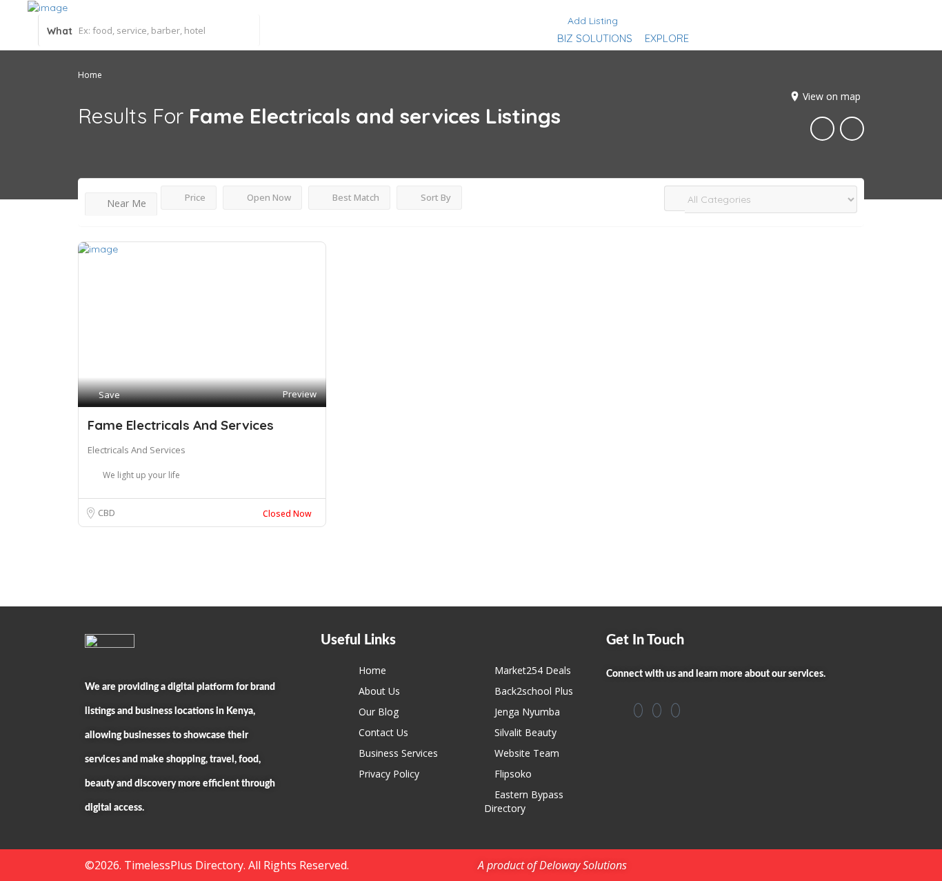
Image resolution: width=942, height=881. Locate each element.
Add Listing (591, 20)
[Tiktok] (675, 710)
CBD (106, 512)
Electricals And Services (137, 450)
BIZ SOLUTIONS (594, 38)
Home (90, 75)
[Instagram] (656, 710)
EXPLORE (667, 38)
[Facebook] (638, 710)
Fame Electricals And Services (181, 425)
